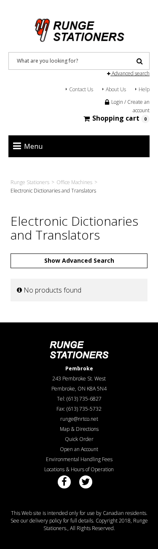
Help (144, 89)
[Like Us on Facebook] (64, 481)
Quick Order (79, 439)
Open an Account (79, 449)
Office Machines (74, 182)
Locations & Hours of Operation (79, 469)
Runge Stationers (30, 182)
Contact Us (81, 89)
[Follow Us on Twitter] (85, 481)
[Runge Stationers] (79, 27)
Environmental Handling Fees (79, 459)
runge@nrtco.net (79, 418)
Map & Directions (79, 429)
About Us (116, 89)
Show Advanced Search (79, 260)
